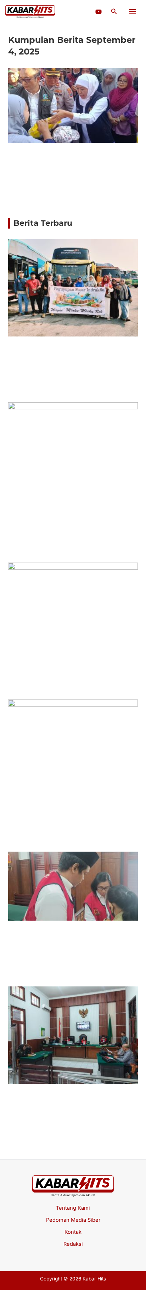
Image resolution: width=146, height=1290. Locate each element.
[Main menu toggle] (132, 12)
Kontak (73, 1232)
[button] (114, 11)
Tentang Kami (73, 1208)
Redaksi (73, 1244)
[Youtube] (98, 11)
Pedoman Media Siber (73, 1220)
